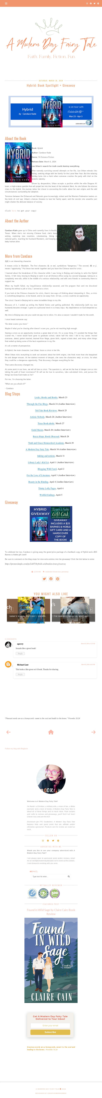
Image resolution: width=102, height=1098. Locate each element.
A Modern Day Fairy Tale (47, 1089)
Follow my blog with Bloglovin (16, 749)
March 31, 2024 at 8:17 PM (88, 664)
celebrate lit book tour (53, 572)
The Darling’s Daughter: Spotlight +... (73, 616)
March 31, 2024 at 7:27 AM (88, 643)
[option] (28, 610)
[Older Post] (93, 732)
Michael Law (23, 665)
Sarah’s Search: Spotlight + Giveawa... (29, 616)
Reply (20, 653)
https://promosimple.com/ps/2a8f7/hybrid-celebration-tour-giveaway (35, 563)
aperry (20, 644)
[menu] (6, 3)
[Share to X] (44, 579)
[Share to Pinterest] (58, 579)
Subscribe (50, 1032)
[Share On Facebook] (51, 579)
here (14, 211)
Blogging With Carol (47, 468)
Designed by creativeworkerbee (51, 1093)
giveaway (64, 572)
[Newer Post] (8, 732)
